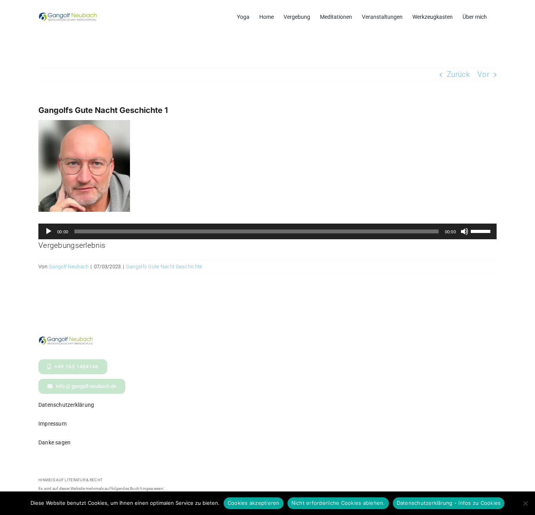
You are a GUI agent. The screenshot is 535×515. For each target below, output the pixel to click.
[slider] (482, 231)
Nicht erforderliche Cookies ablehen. (338, 503)
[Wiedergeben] (48, 231)
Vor (483, 74)
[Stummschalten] (464, 231)
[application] (267, 231)
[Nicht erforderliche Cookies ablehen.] (525, 503)
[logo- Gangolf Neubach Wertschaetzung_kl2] (65, 339)
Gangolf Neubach (69, 266)
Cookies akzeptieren (254, 503)
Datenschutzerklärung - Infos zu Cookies (449, 503)
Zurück (458, 74)
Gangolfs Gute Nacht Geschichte (164, 266)
